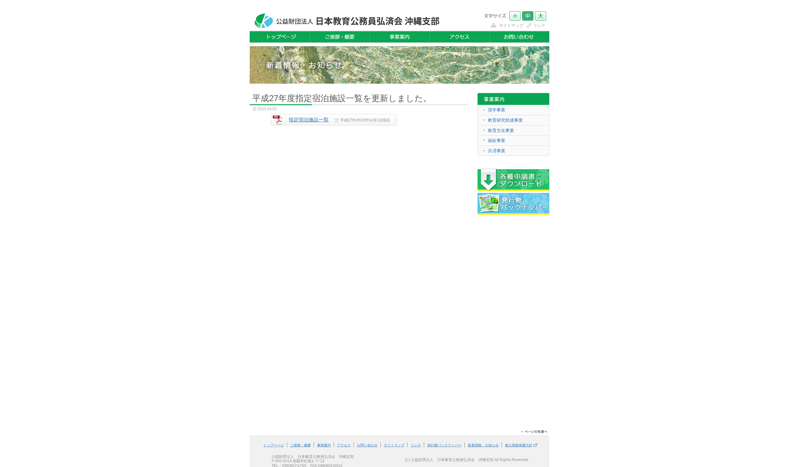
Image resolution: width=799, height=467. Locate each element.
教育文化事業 (501, 130)
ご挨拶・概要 (300, 445)
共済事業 (496, 150)
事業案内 (324, 445)
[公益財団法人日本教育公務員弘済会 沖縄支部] (345, 27)
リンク (539, 25)
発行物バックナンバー (444, 445)
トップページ (273, 445)
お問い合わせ (367, 445)
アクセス (344, 445)
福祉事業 (496, 140)
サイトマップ (511, 25)
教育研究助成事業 (505, 120)
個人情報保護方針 (518, 445)
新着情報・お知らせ (483, 445)
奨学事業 (496, 109)
